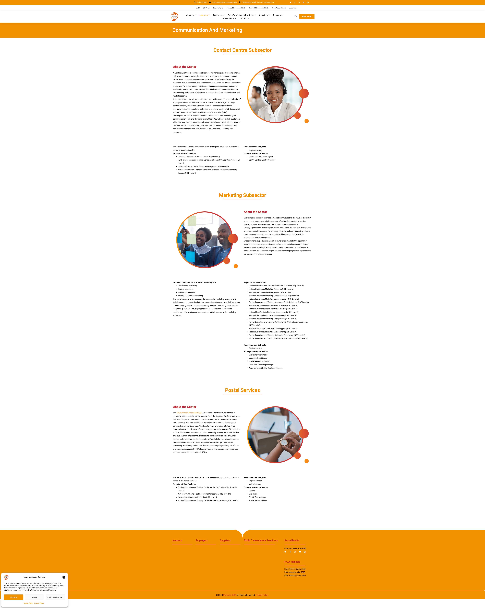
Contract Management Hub (258, 8)
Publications (228, 18)
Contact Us (244, 18)
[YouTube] (302, 2)
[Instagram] (298, 2)
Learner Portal (218, 8)
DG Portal (206, 8)
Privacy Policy (39, 603)
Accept (13, 597)
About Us (190, 15)
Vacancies (293, 8)
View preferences (55, 597)
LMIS (198, 8)
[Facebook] (294, 2)
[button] (64, 577)
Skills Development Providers (241, 15)
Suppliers (263, 15)
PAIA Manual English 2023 (295, 575)
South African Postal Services (189, 413)
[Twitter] (289, 2)
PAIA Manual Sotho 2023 (294, 572)
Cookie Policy (28, 603)
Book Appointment (279, 8)
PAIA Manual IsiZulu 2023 (295, 569)
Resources (278, 15)
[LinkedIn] (307, 2)
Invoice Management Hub (236, 8)
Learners (204, 15)
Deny (34, 597)
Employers (217, 15)
